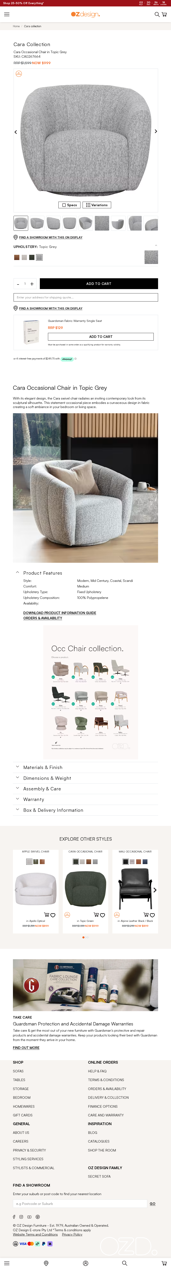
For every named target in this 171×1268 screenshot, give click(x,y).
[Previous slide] (16, 132)
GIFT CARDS (23, 1115)
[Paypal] (43, 1244)
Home (16, 26)
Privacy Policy (72, 1234)
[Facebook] (14, 1216)
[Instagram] (21, 1216)
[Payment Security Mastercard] (31, 1244)
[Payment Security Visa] (22, 1243)
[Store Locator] (48, 1262)
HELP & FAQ (97, 1071)
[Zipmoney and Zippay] (50, 1244)
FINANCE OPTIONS (103, 1106)
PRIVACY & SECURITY (29, 1150)
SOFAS (18, 1071)
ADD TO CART (99, 284)
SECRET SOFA (99, 1176)
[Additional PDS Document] (90, 692)
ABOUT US (21, 1133)
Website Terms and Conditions (35, 1234)
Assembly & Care (42, 788)
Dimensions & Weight (47, 778)
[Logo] (85, 14)
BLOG (92, 1133)
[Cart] (164, 1262)
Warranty (33, 799)
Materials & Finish (43, 767)
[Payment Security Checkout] (15, 1244)
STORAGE (21, 1089)
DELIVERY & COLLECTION (108, 1097)
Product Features (43, 573)
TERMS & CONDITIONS (106, 1080)
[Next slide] (156, 132)
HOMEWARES (24, 1106)
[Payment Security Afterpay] (37, 1244)
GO (153, 1204)
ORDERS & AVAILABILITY (42, 618)
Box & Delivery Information (53, 810)
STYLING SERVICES (28, 1159)
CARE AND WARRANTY (106, 1115)
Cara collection (32, 26)
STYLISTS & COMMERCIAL (33, 1168)
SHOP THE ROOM (102, 1150)
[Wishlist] (55, 918)
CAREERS (20, 1141)
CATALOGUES (98, 1141)
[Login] (87, 1262)
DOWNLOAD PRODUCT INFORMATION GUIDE (59, 613)
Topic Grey (35, 247)
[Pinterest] (38, 1216)
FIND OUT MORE (26, 1048)
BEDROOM (21, 1097)
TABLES (19, 1080)
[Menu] (9, 1262)
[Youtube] (29, 1216)
